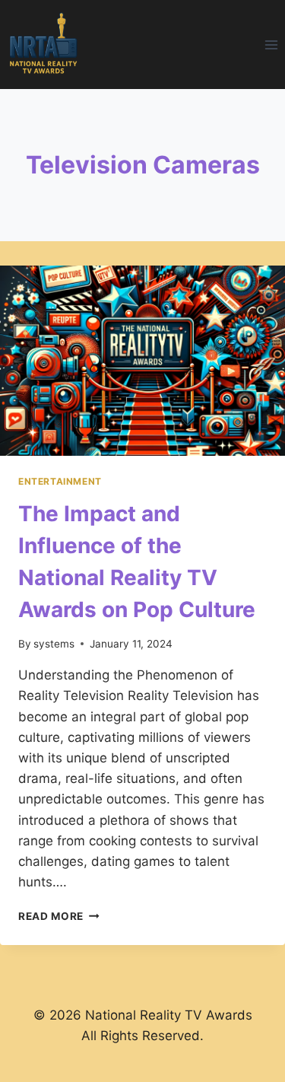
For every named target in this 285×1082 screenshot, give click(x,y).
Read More (59, 916)
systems (53, 644)
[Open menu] (271, 44)
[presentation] (142, 361)
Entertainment (60, 481)
